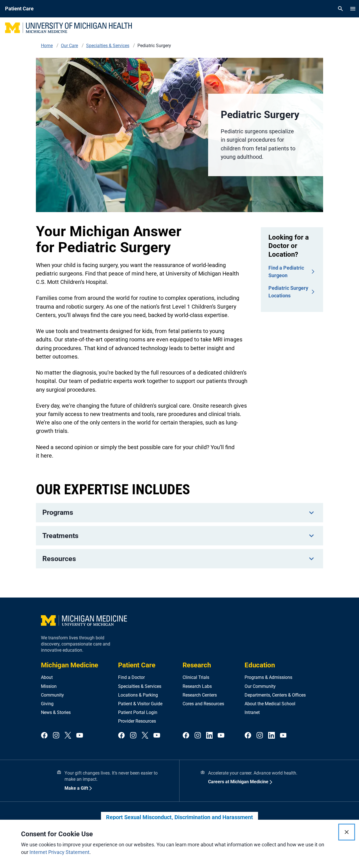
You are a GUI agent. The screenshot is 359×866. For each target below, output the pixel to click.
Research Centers (200, 695)
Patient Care (136, 665)
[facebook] (44, 735)
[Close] (346, 832)
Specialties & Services (139, 686)
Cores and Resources (203, 703)
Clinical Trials (196, 677)
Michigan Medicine (69, 665)
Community (52, 695)
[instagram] (56, 735)
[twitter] (68, 735)
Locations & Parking (138, 695)
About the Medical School (270, 703)
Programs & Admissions (268, 677)
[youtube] (79, 735)
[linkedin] (209, 735)
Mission (49, 686)
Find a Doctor (131, 677)
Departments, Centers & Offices (275, 695)
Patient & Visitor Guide (140, 703)
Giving (47, 703)
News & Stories (56, 712)
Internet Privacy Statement (59, 852)
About (47, 677)
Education (260, 665)
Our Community (260, 686)
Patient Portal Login (137, 712)
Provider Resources (137, 721)
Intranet (252, 712)
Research (197, 665)
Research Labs (197, 686)
